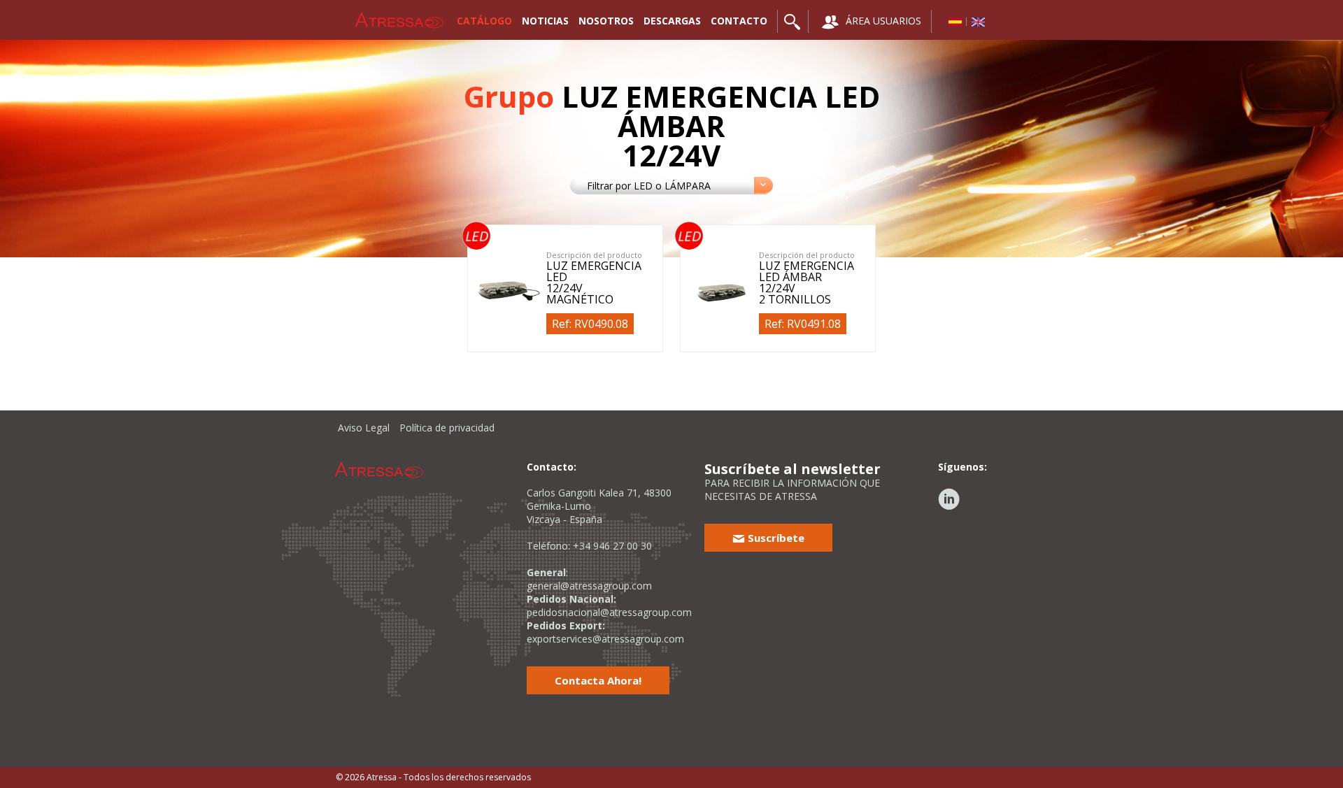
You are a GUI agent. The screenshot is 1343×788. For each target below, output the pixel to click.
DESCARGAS (672, 20)
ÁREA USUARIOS (882, 20)
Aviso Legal (364, 427)
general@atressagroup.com (589, 585)
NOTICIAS (545, 20)
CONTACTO (739, 20)
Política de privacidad (447, 427)
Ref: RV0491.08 (803, 323)
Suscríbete (774, 538)
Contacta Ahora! (598, 680)
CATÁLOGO (484, 20)
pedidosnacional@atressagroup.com (609, 612)
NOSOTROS (606, 20)
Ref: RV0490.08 (590, 323)
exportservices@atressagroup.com (605, 638)
